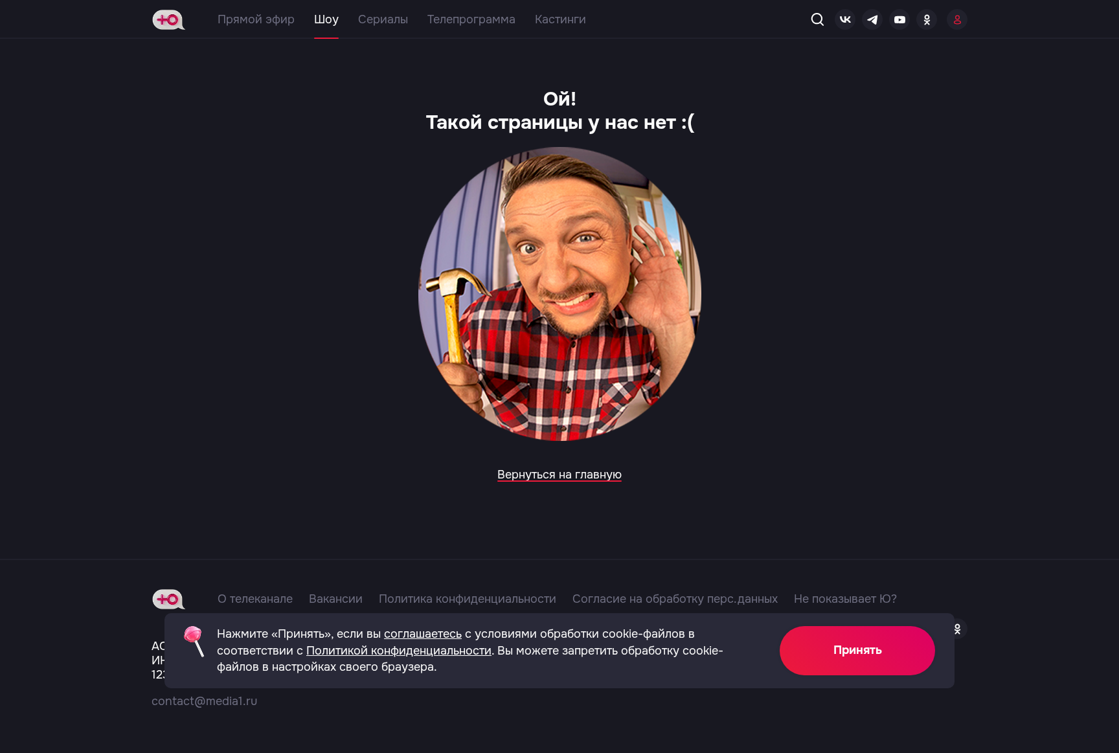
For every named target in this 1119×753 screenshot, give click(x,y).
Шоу (326, 19)
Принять (857, 650)
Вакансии (336, 599)
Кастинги (560, 19)
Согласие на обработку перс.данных (675, 599)
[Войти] (957, 19)
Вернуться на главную (559, 474)
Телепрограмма (471, 19)
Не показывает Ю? (845, 599)
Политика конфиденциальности (467, 599)
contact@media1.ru (204, 701)
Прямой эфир (256, 19)
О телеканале (255, 599)
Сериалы (383, 19)
